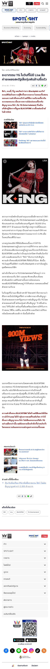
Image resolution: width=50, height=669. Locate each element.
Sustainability (41, 27)
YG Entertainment (33, 512)
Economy (27, 27)
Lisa (11, 512)
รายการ (31, 10)
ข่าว (21, 10)
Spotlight (25, 36)
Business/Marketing (11, 27)
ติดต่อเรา (35, 665)
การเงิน (33, 36)
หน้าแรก (17, 36)
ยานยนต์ (42, 10)
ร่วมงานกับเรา (23, 665)
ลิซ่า (5, 512)
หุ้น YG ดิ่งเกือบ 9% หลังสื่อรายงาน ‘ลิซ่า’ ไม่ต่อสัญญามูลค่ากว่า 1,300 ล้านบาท (25, 484)
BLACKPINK (20, 512)
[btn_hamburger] (46, 3)
